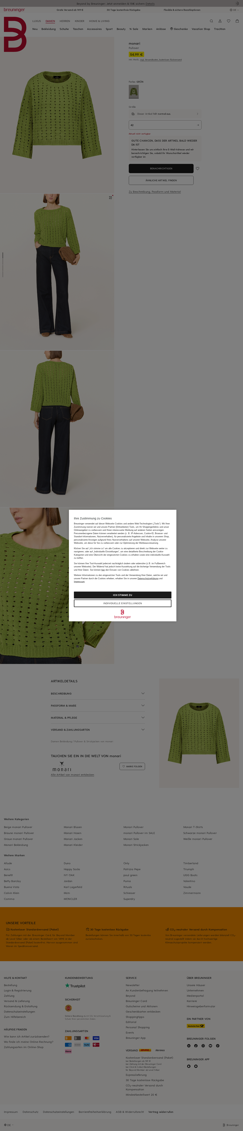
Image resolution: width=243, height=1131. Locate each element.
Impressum (79, 581)
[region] (122, 565)
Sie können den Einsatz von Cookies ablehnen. (114, 569)
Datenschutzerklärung (148, 578)
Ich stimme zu (122, 594)
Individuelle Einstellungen (122, 603)
